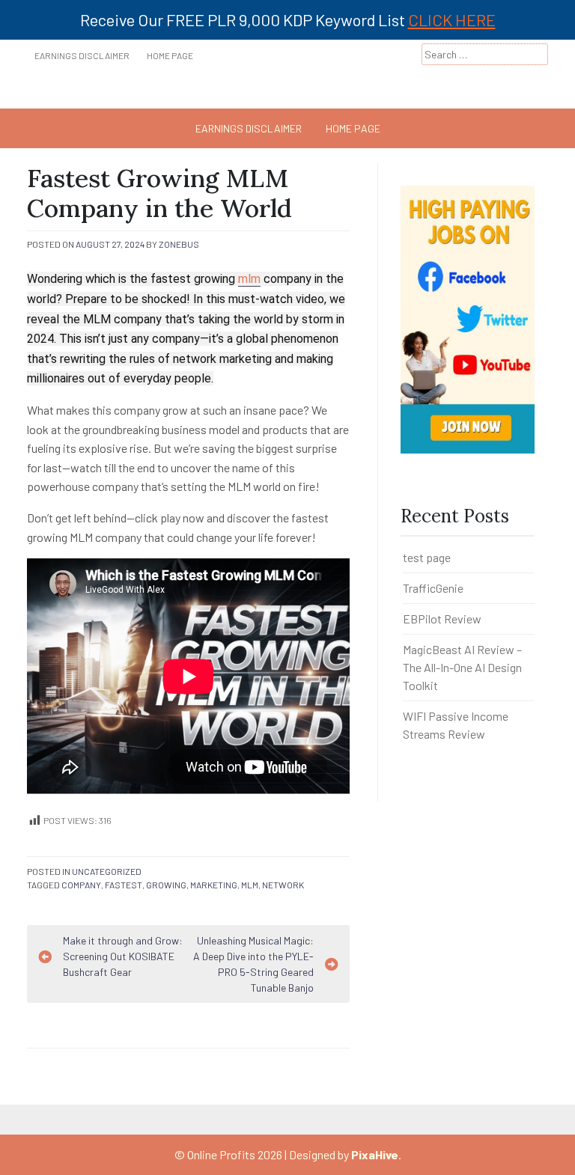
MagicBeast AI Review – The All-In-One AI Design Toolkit (462, 667)
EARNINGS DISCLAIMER (82, 55)
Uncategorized (107, 871)
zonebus (179, 244)
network (283, 884)
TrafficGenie (433, 588)
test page (427, 557)
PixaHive (374, 1154)
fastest (123, 884)
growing (166, 884)
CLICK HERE (452, 19)
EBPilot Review (442, 618)
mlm (249, 279)
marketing (213, 884)
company (81, 884)
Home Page (170, 55)
